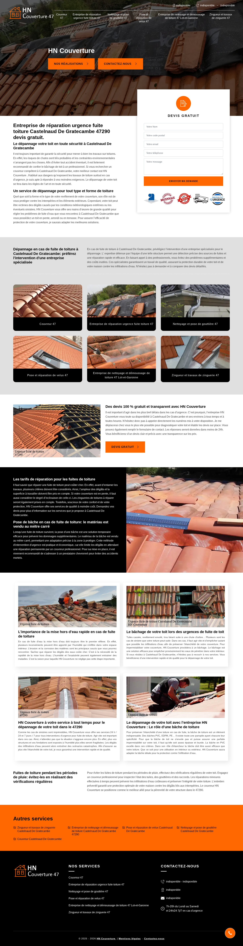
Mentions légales (130, 938)
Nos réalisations (69, 63)
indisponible (207, 5)
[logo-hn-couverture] (36, 870)
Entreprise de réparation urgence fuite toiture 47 (87, 16)
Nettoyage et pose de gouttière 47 (118, 16)
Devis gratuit (122, 447)
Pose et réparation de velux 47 (144, 18)
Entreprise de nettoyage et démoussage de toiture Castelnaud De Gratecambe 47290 (95, 831)
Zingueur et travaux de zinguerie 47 (220, 16)
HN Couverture (106, 938)
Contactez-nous (118, 63)
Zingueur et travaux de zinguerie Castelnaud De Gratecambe (36, 829)
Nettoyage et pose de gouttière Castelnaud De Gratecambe (199, 829)
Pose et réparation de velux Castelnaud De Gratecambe (149, 829)
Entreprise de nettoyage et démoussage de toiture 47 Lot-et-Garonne (181, 16)
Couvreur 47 (61, 16)
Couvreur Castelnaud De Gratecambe (39, 839)
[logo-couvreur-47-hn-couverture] (31, 13)
